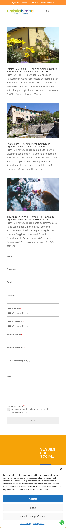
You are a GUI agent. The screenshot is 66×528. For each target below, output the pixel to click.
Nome (10, 256)
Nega (33, 507)
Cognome (11, 269)
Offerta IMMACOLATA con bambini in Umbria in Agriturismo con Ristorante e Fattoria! (32, 70)
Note (9, 376)
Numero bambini (16, 347)
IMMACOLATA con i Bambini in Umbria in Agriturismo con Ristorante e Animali (30, 218)
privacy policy (36, 409)
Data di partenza (15, 321)
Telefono (11, 295)
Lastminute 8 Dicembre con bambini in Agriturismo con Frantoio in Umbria (28, 145)
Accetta (33, 498)
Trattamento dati (16, 405)
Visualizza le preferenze (33, 516)
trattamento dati (20, 412)
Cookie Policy (25, 523)
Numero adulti (14, 334)
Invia (33, 420)
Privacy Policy (39, 523)
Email (10, 282)
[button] (61, 468)
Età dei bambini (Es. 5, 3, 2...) (20, 360)
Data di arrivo (14, 308)
